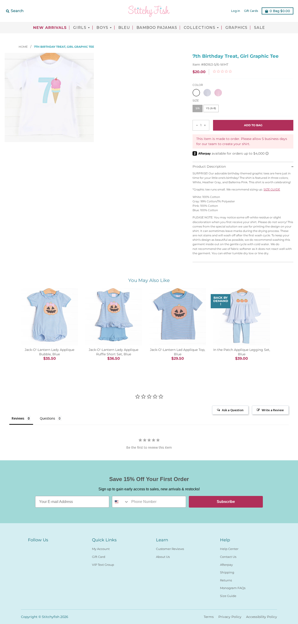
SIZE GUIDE (272, 189)
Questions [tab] (47, 418)
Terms (209, 617)
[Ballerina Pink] (218, 92)
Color (198, 85)
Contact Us (228, 557)
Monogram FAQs (232, 588)
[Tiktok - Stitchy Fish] (47, 548)
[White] (196, 92)
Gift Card (98, 557)
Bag (280, 11)
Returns (226, 580)
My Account (101, 549)
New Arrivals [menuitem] (50, 28)
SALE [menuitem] (259, 28)
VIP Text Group (103, 564)
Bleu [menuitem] (124, 28)
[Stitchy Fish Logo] (149, 11)
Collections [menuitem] (200, 28)
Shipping (227, 572)
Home (23, 46)
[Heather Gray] (207, 92)
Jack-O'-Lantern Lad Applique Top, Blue (177, 352)
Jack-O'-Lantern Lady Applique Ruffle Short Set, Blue (113, 352)
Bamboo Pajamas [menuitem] (156, 28)
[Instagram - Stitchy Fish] (39, 548)
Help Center (229, 549)
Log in (235, 11)
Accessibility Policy (261, 617)
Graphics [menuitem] (236, 28)
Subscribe (226, 502)
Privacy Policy (229, 617)
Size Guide (228, 596)
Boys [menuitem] (102, 28)
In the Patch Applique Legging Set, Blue (241, 352)
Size (196, 100)
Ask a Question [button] (233, 410)
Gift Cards (251, 11)
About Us (163, 557)
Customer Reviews (170, 549)
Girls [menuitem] (80, 28)
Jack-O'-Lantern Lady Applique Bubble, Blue (49, 352)
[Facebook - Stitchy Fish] (31, 548)
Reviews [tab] (18, 418)
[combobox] (120, 501)
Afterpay (226, 564)
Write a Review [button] (273, 410)
